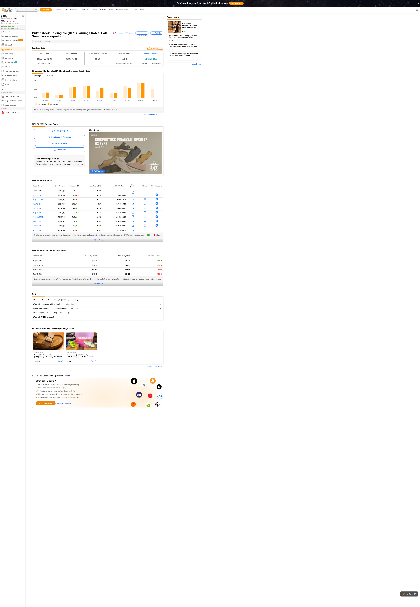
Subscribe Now (45, 403)
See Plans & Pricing (64, 403)
